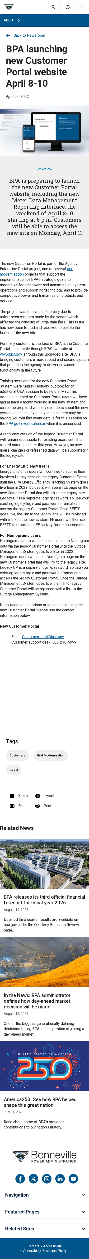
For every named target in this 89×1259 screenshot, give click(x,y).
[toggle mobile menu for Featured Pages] (84, 1212)
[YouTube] (73, 1178)
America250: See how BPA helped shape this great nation (40, 1102)
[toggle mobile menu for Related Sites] (84, 1229)
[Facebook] (20, 1178)
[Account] (68, 7)
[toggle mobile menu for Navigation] (84, 1195)
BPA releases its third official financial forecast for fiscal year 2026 (44, 900)
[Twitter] (33, 1178)
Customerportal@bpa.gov (43, 637)
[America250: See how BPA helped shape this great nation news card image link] (44, 1066)
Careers (33, 1246)
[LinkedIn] (60, 1178)
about (9, 20)
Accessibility (52, 1246)
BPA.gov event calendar (25, 423)
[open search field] (53, 7)
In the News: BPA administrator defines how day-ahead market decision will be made (37, 1001)
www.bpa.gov (11, 354)
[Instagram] (46, 1178)
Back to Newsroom (29, 35)
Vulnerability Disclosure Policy (45, 1251)
